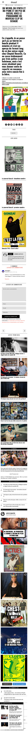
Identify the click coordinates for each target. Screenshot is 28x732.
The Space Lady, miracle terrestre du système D (13, 398)
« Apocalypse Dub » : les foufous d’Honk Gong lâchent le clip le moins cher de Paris (15, 693)
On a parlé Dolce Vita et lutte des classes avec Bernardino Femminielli (13, 443)
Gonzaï (11, 5)
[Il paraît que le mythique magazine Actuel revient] (14, 558)
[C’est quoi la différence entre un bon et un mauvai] (14, 640)
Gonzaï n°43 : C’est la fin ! (10, 248)
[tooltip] (6, 125)
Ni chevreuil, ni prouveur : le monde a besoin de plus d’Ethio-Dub (13, 377)
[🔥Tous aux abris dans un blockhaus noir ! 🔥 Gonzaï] (14, 668)
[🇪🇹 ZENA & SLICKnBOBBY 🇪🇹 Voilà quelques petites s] (14, 531)
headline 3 (13, 133)
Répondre (7, 279)
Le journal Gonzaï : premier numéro (13, 207)
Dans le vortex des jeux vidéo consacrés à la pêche (14, 420)
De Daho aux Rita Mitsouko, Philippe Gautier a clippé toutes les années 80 (13, 354)
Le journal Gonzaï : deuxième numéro (13, 178)
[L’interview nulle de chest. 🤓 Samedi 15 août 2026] (14, 613)
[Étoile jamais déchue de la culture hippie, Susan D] (14, 586)
